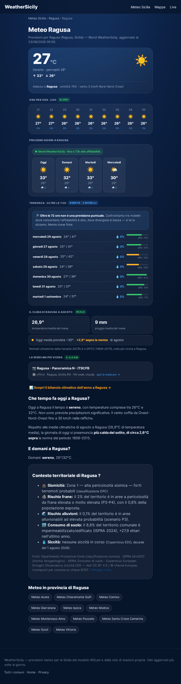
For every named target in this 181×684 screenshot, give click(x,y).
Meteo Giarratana (43, 608)
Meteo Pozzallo (83, 619)
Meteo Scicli (39, 629)
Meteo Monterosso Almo (48, 619)
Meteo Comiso (109, 597)
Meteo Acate (40, 597)
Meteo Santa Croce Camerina (122, 619)
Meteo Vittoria (66, 629)
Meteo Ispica (72, 608)
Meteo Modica (99, 608)
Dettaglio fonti (100, 570)
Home (31, 672)
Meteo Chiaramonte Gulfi (74, 597)
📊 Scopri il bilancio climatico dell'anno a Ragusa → (70, 387)
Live (173, 7)
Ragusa (54, 18)
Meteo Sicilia (140, 7)
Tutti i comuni (14, 672)
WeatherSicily (21, 7)
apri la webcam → (108, 374)
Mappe (160, 7)
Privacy (43, 672)
